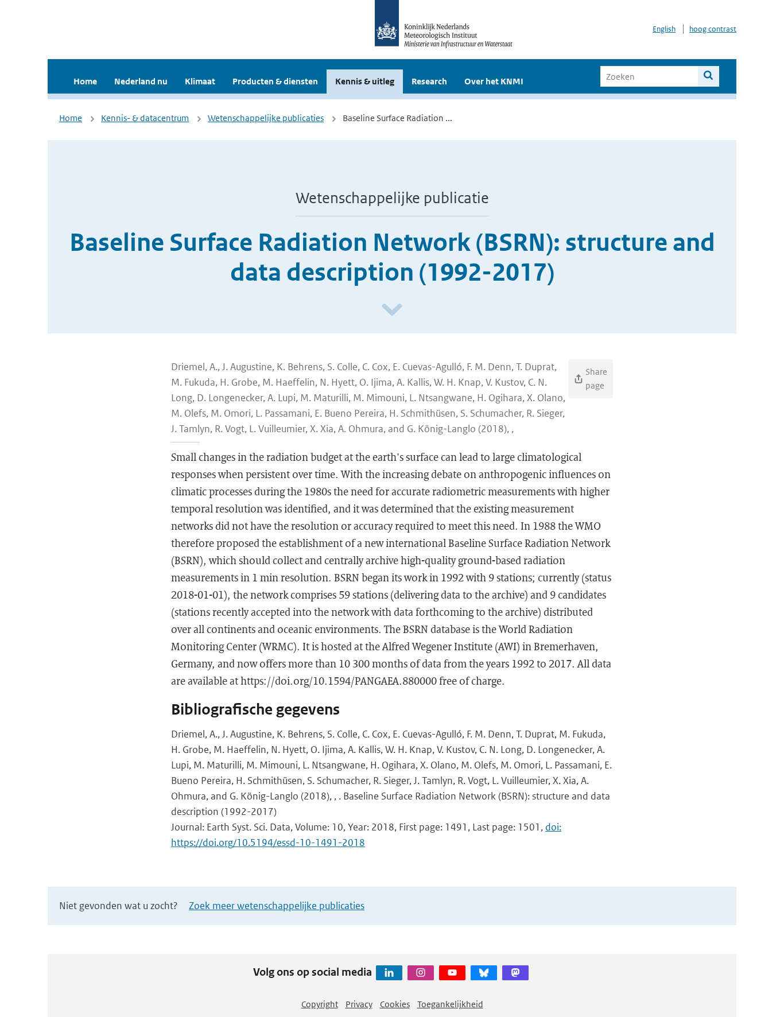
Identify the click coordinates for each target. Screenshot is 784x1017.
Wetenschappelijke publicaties (266, 117)
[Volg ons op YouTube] (452, 973)
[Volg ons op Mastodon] (515, 973)
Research (429, 81)
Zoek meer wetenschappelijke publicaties (276, 905)
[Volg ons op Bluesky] (483, 973)
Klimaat (200, 81)
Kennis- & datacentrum (145, 117)
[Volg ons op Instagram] (420, 973)
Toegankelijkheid (450, 1004)
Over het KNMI (493, 81)
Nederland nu (141, 81)
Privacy (359, 1004)
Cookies (395, 1004)
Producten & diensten (275, 81)
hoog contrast (712, 29)
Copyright (319, 1004)
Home (85, 81)
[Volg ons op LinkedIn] (389, 973)
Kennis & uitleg (364, 81)
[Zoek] (708, 76)
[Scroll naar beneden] (392, 310)
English (664, 29)
